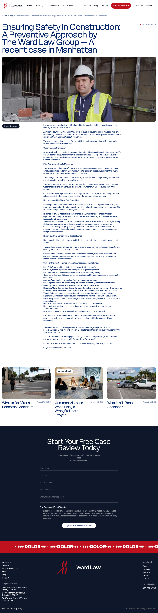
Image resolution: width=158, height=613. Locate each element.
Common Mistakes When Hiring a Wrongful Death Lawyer (69, 409)
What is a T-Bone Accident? (120, 405)
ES (142, 5)
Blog (11, 16)
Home (4, 16)
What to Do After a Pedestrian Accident (17, 405)
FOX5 (72, 132)
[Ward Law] (12, 5)
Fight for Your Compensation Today (79, 526)
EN (137, 5)
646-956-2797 (65, 347)
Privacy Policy (16, 608)
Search (149, 5)
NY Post (63, 132)
